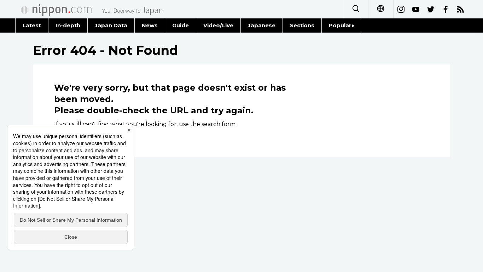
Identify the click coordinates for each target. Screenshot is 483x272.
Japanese (261, 25)
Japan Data (111, 25)
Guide (180, 25)
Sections (302, 25)
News (150, 25)
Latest (32, 25)
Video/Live (218, 25)
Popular (340, 25)
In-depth (68, 25)
